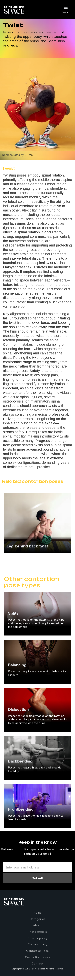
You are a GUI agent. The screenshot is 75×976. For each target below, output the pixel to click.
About (37, 925)
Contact (37, 963)
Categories (38, 919)
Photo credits (37, 931)
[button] (65, 9)
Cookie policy (37, 944)
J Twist (29, 154)
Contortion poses (37, 957)
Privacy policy (37, 938)
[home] (14, 9)
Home (37, 912)
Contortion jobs (37, 950)
